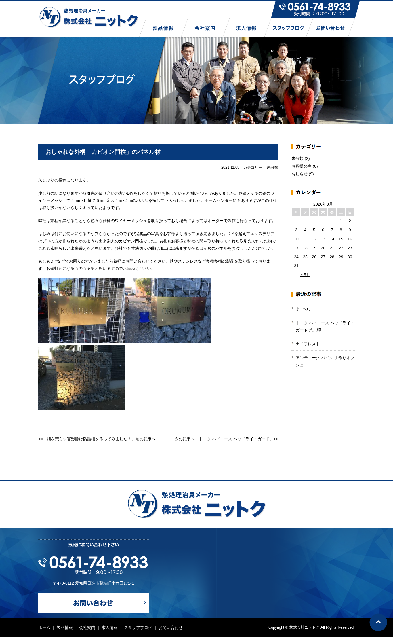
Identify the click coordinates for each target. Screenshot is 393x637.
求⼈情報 (110, 627)
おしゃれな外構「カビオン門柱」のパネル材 (103, 152)
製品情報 (65, 627)
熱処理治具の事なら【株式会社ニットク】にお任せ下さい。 (88, 17)
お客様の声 (301, 166)
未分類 (297, 158)
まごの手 (304, 308)
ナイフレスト (308, 344)
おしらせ (299, 174)
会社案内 (87, 627)
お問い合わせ (171, 627)
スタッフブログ (138, 627)
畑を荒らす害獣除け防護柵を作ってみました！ (89, 439)
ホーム (44, 627)
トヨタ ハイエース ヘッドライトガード (234, 439)
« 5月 (305, 274)
